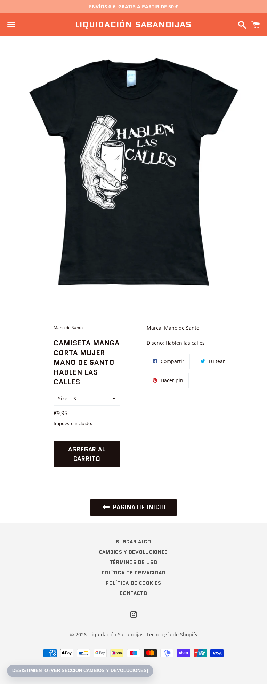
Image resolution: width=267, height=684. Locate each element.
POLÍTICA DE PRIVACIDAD (133, 572)
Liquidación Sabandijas (133, 25)
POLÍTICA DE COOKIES (133, 583)
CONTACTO (133, 593)
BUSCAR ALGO (133, 541)
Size (62, 398)
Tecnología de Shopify (171, 634)
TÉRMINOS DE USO (133, 562)
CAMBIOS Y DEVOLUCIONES (133, 552)
